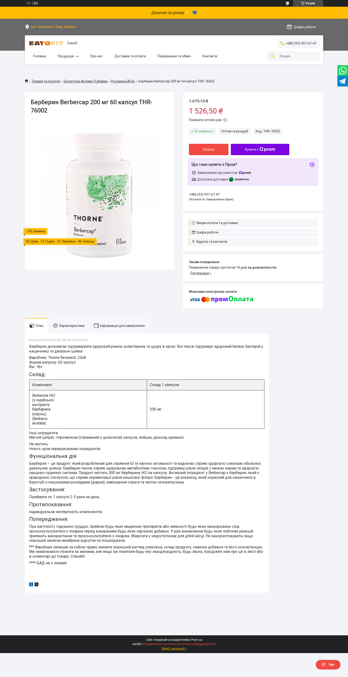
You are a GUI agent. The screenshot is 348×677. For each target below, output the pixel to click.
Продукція (66, 56)
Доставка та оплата (130, 56)
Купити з (252, 149)
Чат (332, 665)
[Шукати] (273, 56)
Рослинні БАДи (123, 81)
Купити (208, 149)
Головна (39, 56)
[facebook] (31, 585)
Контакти (209, 56)
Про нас (96, 56)
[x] (36, 585)
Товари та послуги (45, 81)
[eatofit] (46, 43)
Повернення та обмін (174, 56)
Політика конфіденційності (198, 644)
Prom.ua (196, 639)
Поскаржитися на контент (160, 644)
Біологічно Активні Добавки (85, 81)
